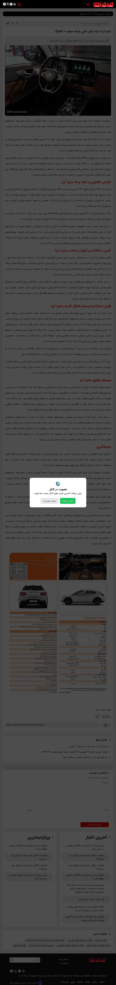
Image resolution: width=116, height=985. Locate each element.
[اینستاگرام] (11, 4)
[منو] (88, 4)
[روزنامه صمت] (103, 4)
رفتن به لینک (68, 500)
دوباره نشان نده (49, 501)
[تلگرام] (4, 4)
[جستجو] (19, 4)
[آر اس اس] (14, 4)
